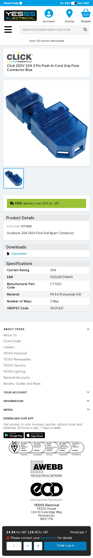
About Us (10, 335)
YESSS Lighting (14, 371)
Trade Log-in (65, 545)
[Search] (85, 29)
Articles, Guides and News (22, 383)
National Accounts (16, 377)
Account (49, 21)
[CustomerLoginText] (49, 13)
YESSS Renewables (17, 359)
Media (8, 409)
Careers (8, 347)
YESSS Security (14, 365)
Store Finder (12, 341)
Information (13, 401)
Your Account (15, 392)
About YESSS (13, 329)
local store (49, 538)
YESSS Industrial (15, 353)
